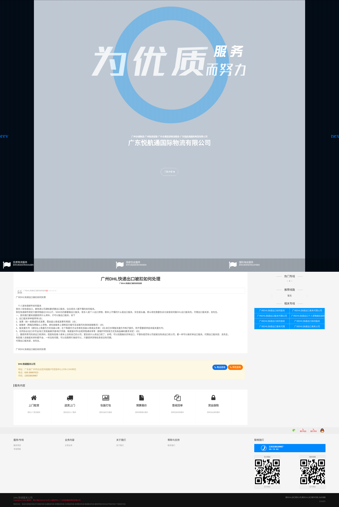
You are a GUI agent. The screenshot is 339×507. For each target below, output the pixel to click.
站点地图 (322, 497)
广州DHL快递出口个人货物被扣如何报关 (308, 316)
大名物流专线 (69, 504)
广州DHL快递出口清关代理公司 (307, 310)
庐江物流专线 (39, 504)
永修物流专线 (79, 504)
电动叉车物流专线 (28, 504)
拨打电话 (303, 431)
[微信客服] (294, 430)
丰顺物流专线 (59, 504)
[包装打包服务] (105, 396)
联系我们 (171, 445)
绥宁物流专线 (111, 504)
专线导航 (17, 449)
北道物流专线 (49, 504)
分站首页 (322, 501)
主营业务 (68, 445)
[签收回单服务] (177, 396)
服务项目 (17, 445)
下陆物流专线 (121, 504)
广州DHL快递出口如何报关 (272, 310)
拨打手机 (313, 431)
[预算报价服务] (141, 396)
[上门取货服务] (34, 396)
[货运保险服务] (213, 396)
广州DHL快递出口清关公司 (307, 326)
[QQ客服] (322, 430)
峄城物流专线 (89, 504)
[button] (3, 136)
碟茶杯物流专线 (100, 504)
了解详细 (168, 172)
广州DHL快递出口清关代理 (272, 326)
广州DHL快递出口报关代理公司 (272, 316)
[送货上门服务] (69, 396)
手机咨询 (236, 367)
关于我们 (120, 445)
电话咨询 (220, 367)
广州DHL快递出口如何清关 (272, 321)
